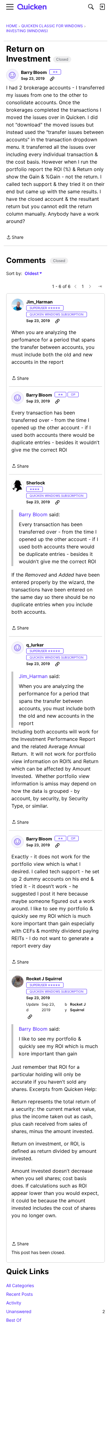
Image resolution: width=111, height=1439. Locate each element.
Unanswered (55, 1311)
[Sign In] (102, 7)
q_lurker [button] (35, 644)
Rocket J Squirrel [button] (44, 978)
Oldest (32, 274)
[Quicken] (32, 7)
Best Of (13, 1320)
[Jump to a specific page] (100, 286)
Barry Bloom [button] (34, 72)
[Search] (91, 7)
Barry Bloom (33, 514)
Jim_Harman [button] (39, 301)
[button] (12, 75)
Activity (13, 1302)
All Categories (20, 1285)
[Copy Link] (52, 78)
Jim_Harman (33, 676)
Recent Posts (19, 1294)
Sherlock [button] (35, 482)
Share (14, 237)
